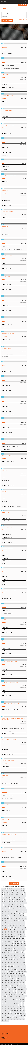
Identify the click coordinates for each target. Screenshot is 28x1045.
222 (11, 931)
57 (14, 897)
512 (17, 994)
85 (10, 903)
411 (2, 973)
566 (8, 1006)
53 (4, 897)
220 (5, 931)
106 (17, 906)
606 (9, 1015)
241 (21, 934)
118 (2, 910)
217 (22, 929)
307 (3, 950)
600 (15, 1013)
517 (8, 996)
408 (19, 971)
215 (16, 929)
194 (2, 925)
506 (24, 992)
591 (12, 1012)
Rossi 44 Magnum (5, 619)
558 (8, 1005)
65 (9, 899)
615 (11, 1017)
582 (9, 1010)
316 (5, 952)
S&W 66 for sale (5, 74)
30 (22, 892)
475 (2, 987)
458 (23, 982)
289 (21, 945)
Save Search (14, 883)
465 (21, 984)
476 (5, 987)
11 (23, 889)
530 (20, 998)
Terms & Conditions (5, 1033)
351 (15, 959)
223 (14, 931)
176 (20, 920)
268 (6, 941)
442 (24, 978)
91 (25, 903)
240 (18, 934)
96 (12, 904)
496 (18, 991)
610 (21, 1015)
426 (24, 975)
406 (12, 971)
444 (6, 980)
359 (14, 961)
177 (23, 920)
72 (2, 901)
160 (25, 917)
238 (11, 934)
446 (12, 980)
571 (23, 1006)
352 (17, 959)
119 (5, 910)
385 (21, 966)
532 (2, 999)
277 (9, 943)
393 (21, 968)
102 (5, 906)
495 (15, 991)
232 (18, 933)
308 (6, 950)
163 (8, 918)
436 (5, 978)
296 (18, 947)
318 (11, 952)
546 (20, 1001)
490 (25, 989)
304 (18, 948)
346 (24, 957)
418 (23, 973)
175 (17, 920)
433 (21, 977)
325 (8, 954)
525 (5, 998)
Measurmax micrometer (6, 318)
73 (4, 901)
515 (2, 996)
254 (11, 938)
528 (14, 998)
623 (11, 1019)
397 (9, 969)
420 (6, 975)
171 (5, 920)
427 (2, 977)
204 (9, 927)
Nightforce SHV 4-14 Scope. (7, 849)
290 (25, 945)
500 (6, 992)
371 (2, 964)
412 (5, 973)
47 (14, 896)
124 (19, 910)
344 (18, 957)
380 (6, 966)
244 (6, 936)
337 (20, 955)
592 (15, 1012)
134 (23, 911)
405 (9, 971)
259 (2, 940)
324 (5, 954)
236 (5, 934)
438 (12, 978)
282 (24, 943)
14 (6, 890)
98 (17, 904)
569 (17, 1006)
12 (2, 890)
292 (5, 947)
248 (18, 936)
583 (12, 1010)
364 (5, 962)
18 (16, 890)
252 (5, 938)
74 (7, 901)
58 (16, 897)
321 (20, 952)
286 (12, 945)
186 (2, 924)
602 (21, 1013)
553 (17, 1003)
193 (23, 924)
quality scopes (5, 59)
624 (14, 1019)
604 (3, 1015)
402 (24, 969)
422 (12, 975)
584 (15, 1010)
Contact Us (3, 1038)
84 (7, 903)
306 (24, 948)
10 (21, 889)
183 (17, 922)
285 (9, 945)
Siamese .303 (4, 297)
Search (9, 5)
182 (14, 922)
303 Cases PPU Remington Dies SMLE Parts (10, 440)
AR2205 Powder (5, 226)
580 (3, 1010)
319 (14, 952)
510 (12, 994)
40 (22, 894)
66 (12, 899)
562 (20, 1005)
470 (12, 985)
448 (18, 980)
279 (15, 943)
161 (2, 918)
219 (2, 931)
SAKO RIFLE (4, 491)
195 (5, 925)
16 (11, 890)
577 (17, 1008)
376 (17, 964)
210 (2, 929)
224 (17, 931)
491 (2, 991)
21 (23, 890)
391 (15, 968)
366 (11, 962)
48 (17, 896)
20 (21, 890)
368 (17, 962)
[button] (2, 32)
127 (2, 911)
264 (17, 940)
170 (2, 920)
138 (8, 913)
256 (17, 938)
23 (4, 892)
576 (14, 1008)
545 (17, 1001)
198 (14, 925)
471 (15, 985)
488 (19, 989)
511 (14, 994)
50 (22, 896)
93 (4, 904)
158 (19, 917)
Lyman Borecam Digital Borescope (9, 175)
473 (21, 985)
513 (20, 994)
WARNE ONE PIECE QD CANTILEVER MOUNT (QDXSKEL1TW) (11, 45)
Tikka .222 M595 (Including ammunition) (10, 739)
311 (15, 950)
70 (22, 899)
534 (8, 999)
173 (11, 920)
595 (24, 1012)
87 (15, 903)
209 (25, 927)
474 (24, 985)
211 (5, 929)
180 (9, 922)
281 (21, 943)
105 (14, 906)
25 (9, 892)
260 (5, 940)
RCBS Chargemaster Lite (7, 110)
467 (2, 985)
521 (19, 996)
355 (2, 961)
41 (24, 894)
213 (11, 929)
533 (5, 999)
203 (6, 927)
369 (21, 962)
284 (6, 945)
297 (21, 947)
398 (12, 969)
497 (21, 991)
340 (6, 957)
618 (20, 1017)
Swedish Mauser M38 (6, 276)
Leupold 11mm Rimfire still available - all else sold (11, 703)
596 (2, 1013)
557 (5, 1005)
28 (17, 892)
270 (12, 941)
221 (8, 931)
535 (11, 999)
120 (8, 910)
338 (23, 955)
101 (2, 906)
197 (11, 925)
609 (18, 1015)
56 (11, 897)
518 (11, 996)
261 (8, 940)
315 (2, 952)
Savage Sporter (5, 398)
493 (9, 991)
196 (8, 925)
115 (19, 908)
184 (20, 922)
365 (8, 962)
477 (9, 987)
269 (9, 941)
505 (21, 992)
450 (25, 980)
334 (11, 955)
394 (24, 968)
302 (12, 948)
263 (14, 940)
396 (5, 969)
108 (23, 906)
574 (8, 1008)
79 (20, 901)
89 (20, 903)
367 (14, 962)
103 (8, 906)
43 (4, 896)
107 (20, 906)
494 (12, 991)
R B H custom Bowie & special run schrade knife (11, 790)
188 (9, 924)
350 (12, 959)
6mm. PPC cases (5, 819)
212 (8, 929)
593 (18, 1012)
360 (17, 961)
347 (2, 959)
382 (12, 966)
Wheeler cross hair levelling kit (8, 333)
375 (14, 964)
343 (15, 957)
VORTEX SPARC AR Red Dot (7, 211)
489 (22, 989)
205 (12, 927)
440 (18, 978)
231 (15, 933)
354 (23, 959)
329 (21, 954)
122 (14, 910)
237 (8, 934)
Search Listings (7, 20)
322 (23, 952)
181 (11, 922)
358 (11, 961)
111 (8, 908)
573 (5, 1008)
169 (25, 918)
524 (2, 998)
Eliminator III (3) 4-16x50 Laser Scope (9, 241)
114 (16, 908)
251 (2, 938)
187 (5, 924)
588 (3, 1012)
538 (20, 999)
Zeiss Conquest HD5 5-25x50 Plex (8, 95)
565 (5, 1006)
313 (20, 950)
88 (18, 903)
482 (24, 987)
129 (8, 911)
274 (24, 941)
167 (19, 918)
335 (14, 955)
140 (14, 913)
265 (20, 940)
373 (8, 964)
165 (13, 918)
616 (14, 1017)
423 (15, 975)
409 (22, 971)
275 (2, 943)
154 (8, 917)
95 (9, 904)
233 (21, 933)
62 (2, 899)
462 (12, 984)
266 (23, 940)
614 (8, 1017)
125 (22, 910)
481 (21, 987)
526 (8, 998)
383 (15, 966)
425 (21, 975)
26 (12, 892)
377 (21, 964)
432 (18, 977)
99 (20, 904)
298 (24, 947)
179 (5, 922)
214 (14, 929)
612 (2, 1017)
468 (6, 985)
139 (11, 913)
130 (11, 911)
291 (2, 947)
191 (17, 924)
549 (6, 1003)
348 (6, 959)
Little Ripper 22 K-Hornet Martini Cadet (9, 661)
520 (17, 996)
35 (9, 894)
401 (21, 969)
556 (2, 1005)
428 (6, 977)
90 (23, 903)
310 (12, 950)
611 (24, 1015)
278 (12, 943)
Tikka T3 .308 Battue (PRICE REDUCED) (10, 682)
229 (9, 933)
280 (18, 943)
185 (23, 922)
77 (14, 901)
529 (17, 998)
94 (7, 904)
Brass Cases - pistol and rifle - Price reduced (10, 363)
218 (25, 929)
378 (24, 964)
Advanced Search (22, 19)
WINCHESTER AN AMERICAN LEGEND (9, 590)
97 (14, 904)
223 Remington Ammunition (8, 125)
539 (23, 999)
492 (5, 991)
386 (24, 966)
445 (9, 980)
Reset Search (23, 21)
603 (24, 1013)
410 (25, 971)
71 (24, 899)
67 (14, 899)
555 (23, 1003)
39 (19, 894)
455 (14, 982)
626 (20, 1019)
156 (13, 917)
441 (21, 978)
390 (12, 968)
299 (2, 948)
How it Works (4, 1032)
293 (8, 947)
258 (23, 938)
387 (3, 968)
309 (9, 950)
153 (5, 917)
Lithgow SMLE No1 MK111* (7, 527)
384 (18, 966)
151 (23, 915)
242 (24, 934)
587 (24, 1010)
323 (2, 954)
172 (8, 920)
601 (18, 1013)
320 (17, 952)
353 (20, 959)
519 (13, 996)
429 (9, 977)
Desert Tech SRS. (5, 863)
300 (6, 948)
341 (9, 957)
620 (2, 1019)
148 (14, 915)
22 (2, 892)
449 (21, 980)
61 (24, 897)
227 (2, 933)
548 (2, 1003)
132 (17, 911)
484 (6, 989)
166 (16, 918)
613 (5, 1017)
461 (9, 984)
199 (17, 925)
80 (22, 901)
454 (11, 982)
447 (15, 980)
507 (2, 994)
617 (17, 1017)
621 (5, 1019)
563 (23, 1005)
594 (21, 1012)
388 (6, 968)
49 (20, 896)
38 (17, 894)
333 (8, 955)
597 (5, 1013)
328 (17, 954)
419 (2, 975)
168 (22, 918)
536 (14, 999)
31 (24, 892)
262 (11, 940)
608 (15, 1015)
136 (2, 913)
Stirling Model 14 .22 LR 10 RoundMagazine (10, 160)
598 (9, 1013)
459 (2, 984)
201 (23, 925)
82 (2, 903)
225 (20, 931)
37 (14, 894)
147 (11, 915)
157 (16, 917)
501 (9, 992)
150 (20, 915)
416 (17, 973)
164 (11, 918)
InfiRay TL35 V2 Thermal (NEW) (8, 760)
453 (8, 982)
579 (23, 1008)
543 (11, 1001)
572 (2, 1008)
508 (6, 994)
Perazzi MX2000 (5, 190)
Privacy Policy (4, 1037)
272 (18, 941)
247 (15, 936)
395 (2, 969)
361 (20, 961)
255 (14, 938)
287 (15, 945)
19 (18, 890)
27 (14, 892)
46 (12, 896)
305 (21, 948)
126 (25, 910)
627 (23, 1019)
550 (9, 1003)
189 (12, 924)
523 (25, 996)
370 (24, 962)
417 (20, 973)
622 (8, 1019)
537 (17, 999)
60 (21, 897)
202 (2, 927)
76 (12, 901)
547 (23, 1001)
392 (18, 968)
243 (2, 936)
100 (23, 904)
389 (9, 968)
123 (16, 910)
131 (14, 911)
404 (6, 971)
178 (2, 922)
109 (2, 908)
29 (19, 892)
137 (5, 913)
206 (15, 927)
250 (24, 936)
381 (9, 966)
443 (2, 980)
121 (11, 910)
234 (24, 933)
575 (11, 1008)
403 (3, 971)
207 (18, 927)
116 (21, 908)
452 (5, 982)
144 (2, 915)
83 (5, 903)
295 (14, 947)
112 (11, 908)
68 (17, 899)
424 (18, 975)
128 (5, 911)
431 (15, 977)
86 (12, 903)
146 (8, 915)
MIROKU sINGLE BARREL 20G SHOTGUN (10, 419)
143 (23, 913)
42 (2, 896)
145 (5, 915)
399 (15, 969)
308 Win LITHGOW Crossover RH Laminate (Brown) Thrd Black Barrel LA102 (13, 719)
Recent (5, 8)
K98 (3, 640)
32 (2, 894)
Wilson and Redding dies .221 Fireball (9, 834)
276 (5, 943)
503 (15, 992)
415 (14, 973)
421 (8, 975)
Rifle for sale (4, 470)
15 (9, 890)
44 (7, 896)
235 (2, 934)
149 (17, 915)
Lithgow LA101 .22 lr (6, 377)
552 (14, 1003)
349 (9, 959)
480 (18, 987)
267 (2, 941)
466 (24, 984)
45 (9, 896)
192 (20, 924)
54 (7, 897)
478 (12, 987)
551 (11, 1003)
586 (21, 1010)
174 (14, 920)
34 (7, 894)
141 (17, 913)
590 (9, 1012)
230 (12, 933)
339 (2, 957)
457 (20, 982)
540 (2, 1001)
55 (9, 897)
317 (8, 952)
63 (4, 899)
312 (18, 950)
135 (25, 911)
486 (12, 989)
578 (20, 1008)
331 (2, 955)
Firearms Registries (5, 1036)
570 (20, 1006)
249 (21, 936)
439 (15, 978)
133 (20, 911)
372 (5, 964)
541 (5, 1001)
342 (12, 957)
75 (9, 901)
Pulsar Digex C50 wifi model (7, 455)
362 (23, 961)
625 (17, 1019)
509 (9, 994)
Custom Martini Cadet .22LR (7, 255)
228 (6, 933)
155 (10, 917)
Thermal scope (5, 775)
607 (12, 1015)
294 (12, 947)
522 (22, 996)
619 (22, 1017)
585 (18, 1010)
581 (5, 1010)
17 (13, 890)
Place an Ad (22, 4)
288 (18, 945)
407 (15, 971)
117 (24, 908)
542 (8, 1001)
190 (15, 924)
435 (2, 978)
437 (9, 978)
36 (12, 894)
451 (2, 982)
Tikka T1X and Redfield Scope (7, 548)
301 (9, 948)
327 (14, 954)
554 (20, 1003)
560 (14, 1005)
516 (5, 996)
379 (2, 966)
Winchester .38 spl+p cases (7, 804)
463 (15, 984)
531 (23, 998)
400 (18, 969)
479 (15, 987)
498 (24, 991)
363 (2, 962)
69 (19, 899)
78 (17, 901)
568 (14, 1006)
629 (6, 1021)
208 (21, 927)
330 (24, 954)
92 (2, 904)
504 (18, 992)
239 (14, 934)
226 (23, 931)
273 (21, 941)
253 (8, 938)
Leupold (3, 604)
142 (20, 913)
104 (11, 906)
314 (23, 950)
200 (20, 925)
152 (2, 917)
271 (15, 941)
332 (5, 955)
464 (18, 984)
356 (5, 961)
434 (24, 977)
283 (2, 945)
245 (9, 936)
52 (2, 897)
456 (17, 982)
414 (11, 973)
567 (11, 1006)
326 (11, 954)
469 (9, 985)
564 (2, 1006)
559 (11, 1005)
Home (2, 5)
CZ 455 (3, 569)
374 (11, 964)
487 (15, 989)
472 (18, 985)
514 (23, 994)
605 (6, 1015)
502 (12, 992)
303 (15, 948)
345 (21, 957)
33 (4, 894)
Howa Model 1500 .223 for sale (8, 139)
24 (7, 892)
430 (12, 977)
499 (3, 992)
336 (17, 955)
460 (6, 984)
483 (3, 989)
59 (19, 897)
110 (5, 908)
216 (19, 929)
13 (4, 890)
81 (25, 901)
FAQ (2, 1034)
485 (9, 989)
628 (2, 1021)
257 (20, 938)
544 (14, 1001)
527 (11, 998)
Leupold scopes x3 (5, 512)
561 (17, 1005)
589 (6, 1012)
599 (12, 1013)
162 (5, 918)
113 (13, 908)
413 (8, 973)
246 (12, 936)
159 (22, 917)
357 (8, 961)
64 (7, 899)
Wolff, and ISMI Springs (6, 348)
